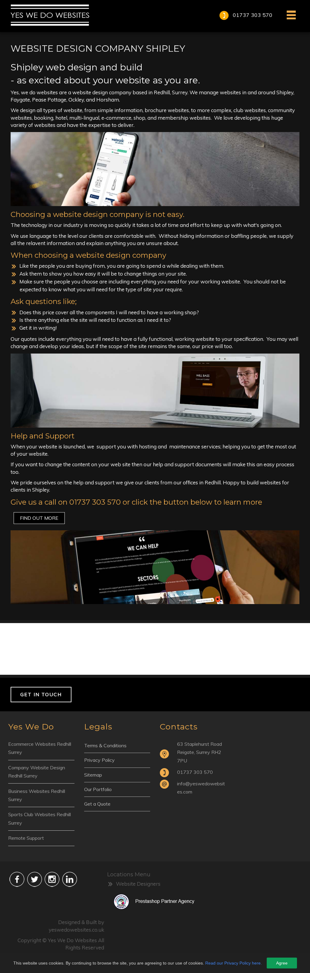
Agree (282, 963)
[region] (155, 649)
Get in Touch (41, 694)
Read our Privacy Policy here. (233, 963)
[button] (155, 649)
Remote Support (26, 838)
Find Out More (39, 518)
